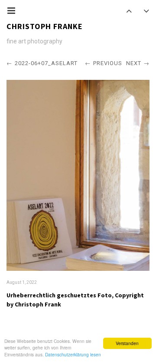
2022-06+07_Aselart (46, 63)
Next (133, 63)
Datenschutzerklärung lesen (73, 354)
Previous (107, 63)
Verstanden (127, 343)
